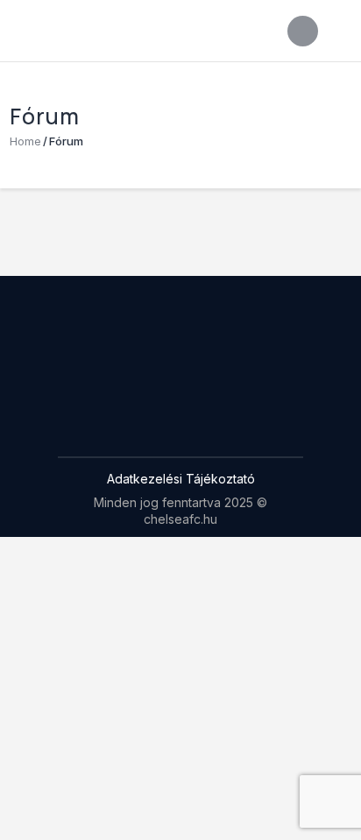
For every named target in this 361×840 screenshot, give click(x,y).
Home (25, 141)
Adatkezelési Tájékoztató (181, 478)
